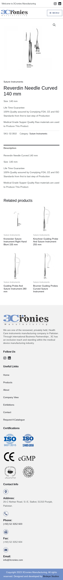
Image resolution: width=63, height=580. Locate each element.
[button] (54, 25)
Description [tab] (10, 148)
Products (7, 382)
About (6, 390)
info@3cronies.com (13, 560)
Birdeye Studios (51, 576)
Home (6, 375)
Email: (7, 556)
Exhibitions (8, 404)
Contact (7, 412)
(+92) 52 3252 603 (12, 524)
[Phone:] (5, 513)
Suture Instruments (13, 81)
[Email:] (5, 549)
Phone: (7, 520)
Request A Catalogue (14, 419)
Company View (11, 397)
